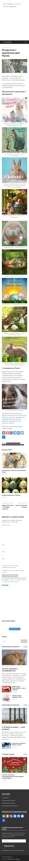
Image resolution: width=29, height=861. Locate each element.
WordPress (10, 859)
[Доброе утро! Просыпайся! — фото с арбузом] (6, 687)
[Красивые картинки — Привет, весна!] (6, 743)
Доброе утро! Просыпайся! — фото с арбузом (19, 688)
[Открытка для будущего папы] (6, 696)
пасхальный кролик (7, 444)
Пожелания (5, 666)
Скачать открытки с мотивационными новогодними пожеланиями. (12, 776)
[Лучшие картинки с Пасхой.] (14, 493)
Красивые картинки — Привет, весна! (19, 744)
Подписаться (9, 846)
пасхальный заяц (15, 443)
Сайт (3, 558)
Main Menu (8, 42)
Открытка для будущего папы (17, 696)
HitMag (17, 859)
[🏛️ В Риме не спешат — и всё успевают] (14, 724)
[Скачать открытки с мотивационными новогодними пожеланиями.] (14, 773)
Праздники (8, 47)
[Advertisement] (14, 25)
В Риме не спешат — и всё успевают (13, 728)
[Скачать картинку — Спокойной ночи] (14, 665)
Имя (3, 545)
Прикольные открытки (14, 666)
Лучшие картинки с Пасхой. (11, 495)
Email (4, 551)
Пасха (3, 47)
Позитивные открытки (7, 725)
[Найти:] (14, 641)
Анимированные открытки (9, 806)
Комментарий (6, 525)
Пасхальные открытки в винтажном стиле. (14, 471)
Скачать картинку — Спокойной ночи (10, 670)
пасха (8, 443)
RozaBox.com (12, 4)
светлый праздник (19, 444)
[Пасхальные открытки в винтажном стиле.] (14, 469)
